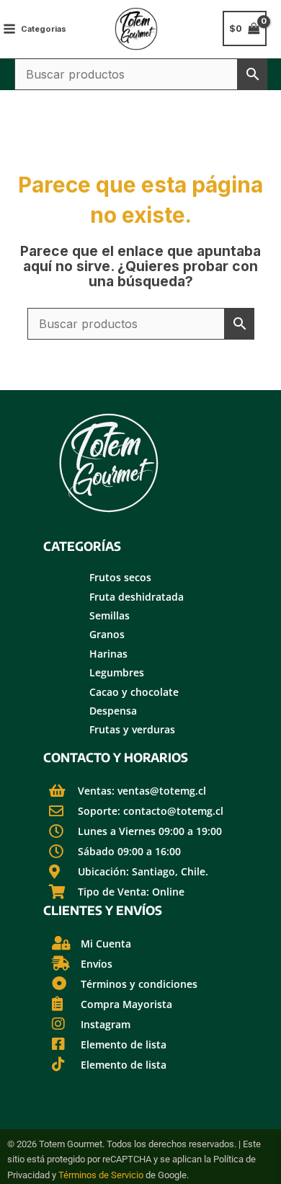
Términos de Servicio (100, 1175)
